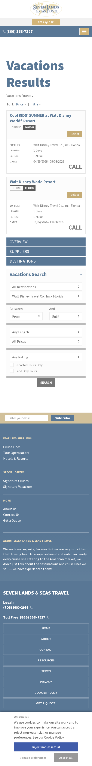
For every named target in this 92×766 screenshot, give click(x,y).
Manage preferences (32, 758)
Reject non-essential (46, 747)
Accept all (66, 758)
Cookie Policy (54, 737)
